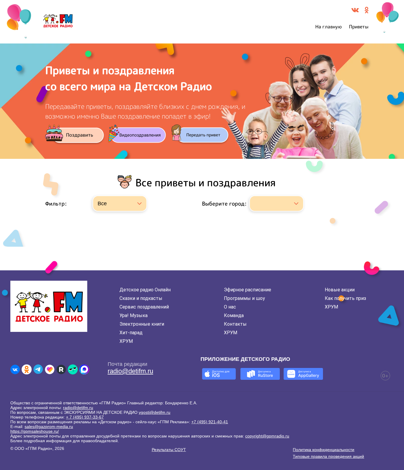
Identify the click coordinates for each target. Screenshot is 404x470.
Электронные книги (141, 324)
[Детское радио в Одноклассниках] (26, 369)
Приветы (359, 26)
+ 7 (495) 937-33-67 (85, 417)
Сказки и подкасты (140, 298)
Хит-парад (131, 332)
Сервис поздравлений (144, 307)
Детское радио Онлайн (145, 290)
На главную (328, 26)
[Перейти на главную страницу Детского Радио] (58, 22)
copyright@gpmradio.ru (267, 436)
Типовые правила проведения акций (328, 456)
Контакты (235, 324)
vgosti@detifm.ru (154, 412)
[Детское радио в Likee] (49, 369)
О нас (230, 307)
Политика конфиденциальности (323, 449)
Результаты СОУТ (169, 449)
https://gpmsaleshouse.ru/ (34, 431)
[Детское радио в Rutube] (61, 369)
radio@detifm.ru (130, 371)
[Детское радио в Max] (84, 369)
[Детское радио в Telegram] (38, 369)
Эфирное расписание (247, 290)
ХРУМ (126, 341)
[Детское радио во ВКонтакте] (15, 369)
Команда (234, 315)
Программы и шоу (244, 298)
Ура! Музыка (133, 315)
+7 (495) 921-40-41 (209, 421)
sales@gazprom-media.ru (49, 426)
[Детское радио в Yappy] (72, 369)
